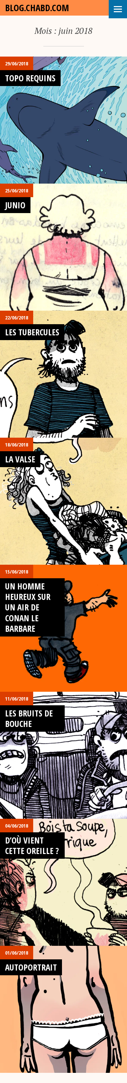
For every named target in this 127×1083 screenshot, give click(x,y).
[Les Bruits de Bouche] (63, 755)
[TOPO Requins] (63, 120)
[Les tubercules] (63, 374)
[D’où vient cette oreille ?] (63, 882)
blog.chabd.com (37, 7)
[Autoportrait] (63, 1009)
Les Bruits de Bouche (29, 718)
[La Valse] (63, 501)
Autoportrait (31, 967)
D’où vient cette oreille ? (32, 845)
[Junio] (63, 247)
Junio (15, 205)
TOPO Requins (30, 78)
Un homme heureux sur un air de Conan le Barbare (27, 607)
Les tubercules (32, 332)
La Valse (20, 459)
